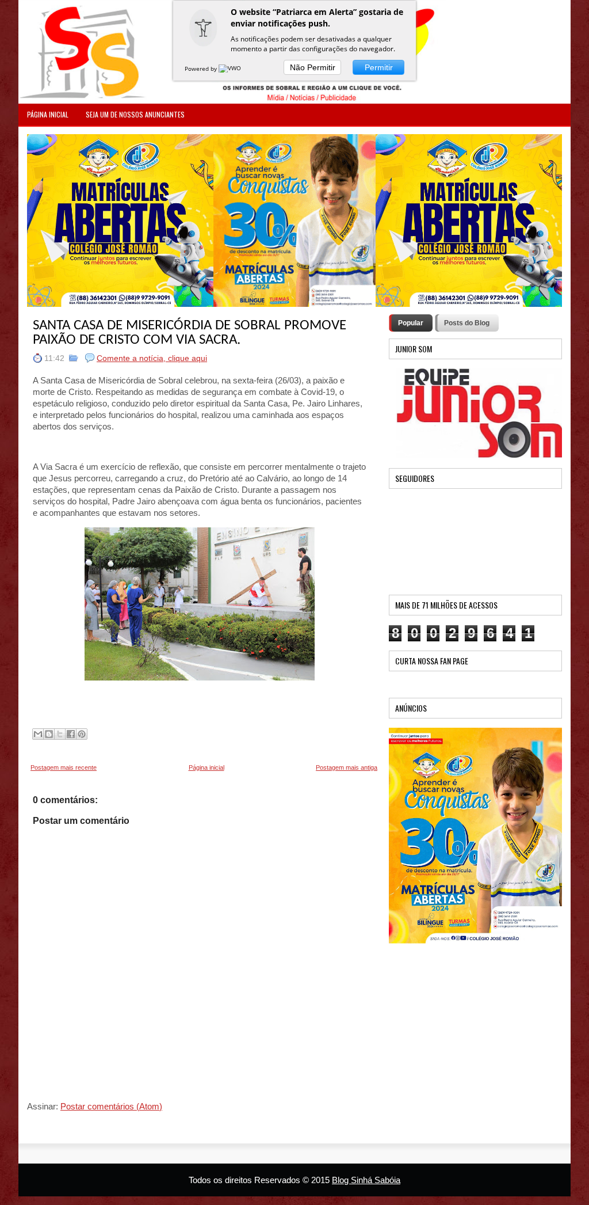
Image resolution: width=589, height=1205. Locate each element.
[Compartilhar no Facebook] (71, 734)
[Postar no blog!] (49, 734)
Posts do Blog (466, 323)
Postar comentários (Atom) (111, 1106)
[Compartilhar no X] (60, 734)
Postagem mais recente (63, 767)
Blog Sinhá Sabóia (366, 1180)
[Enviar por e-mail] (38, 734)
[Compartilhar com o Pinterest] (81, 734)
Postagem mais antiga (346, 767)
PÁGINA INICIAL (47, 114)
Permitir (379, 67)
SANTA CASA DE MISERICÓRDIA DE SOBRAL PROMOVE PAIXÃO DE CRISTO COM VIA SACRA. (189, 332)
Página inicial (206, 767)
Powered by (202, 68)
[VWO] (231, 68)
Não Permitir (312, 67)
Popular (410, 323)
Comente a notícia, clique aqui (152, 358)
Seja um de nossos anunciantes (135, 114)
